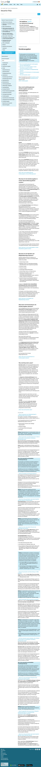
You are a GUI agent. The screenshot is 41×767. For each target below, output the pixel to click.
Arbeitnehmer (5, 75)
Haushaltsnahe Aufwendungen (8, 97)
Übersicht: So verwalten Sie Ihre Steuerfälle (8, 24)
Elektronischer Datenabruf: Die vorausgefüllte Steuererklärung (8, 29)
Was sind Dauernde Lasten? (25, 74)
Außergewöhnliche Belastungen (8, 99)
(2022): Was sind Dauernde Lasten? (25, 409)
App (1, 4)
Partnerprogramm (4, 758)
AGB (2, 751)
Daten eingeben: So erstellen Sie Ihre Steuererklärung (9, 31)
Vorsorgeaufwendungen (7, 94)
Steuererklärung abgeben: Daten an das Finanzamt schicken (9, 38)
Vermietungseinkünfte (7, 83)
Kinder (4, 68)
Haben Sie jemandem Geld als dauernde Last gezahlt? (29, 599)
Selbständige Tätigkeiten (7, 85)
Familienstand (5, 62)
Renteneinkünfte (6, 82)
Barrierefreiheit (4, 754)
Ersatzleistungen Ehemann (8, 76)
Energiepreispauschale (7, 73)
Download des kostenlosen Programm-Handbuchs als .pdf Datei (8, 52)
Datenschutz (3, 753)
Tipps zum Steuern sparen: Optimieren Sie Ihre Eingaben (8, 34)
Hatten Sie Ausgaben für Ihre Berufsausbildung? (27, 473)
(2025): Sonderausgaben (23, 80)
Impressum (5, 48)
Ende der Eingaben (6, 104)
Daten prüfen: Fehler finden (8, 36)
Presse (4, 49)
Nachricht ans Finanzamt (7, 103)
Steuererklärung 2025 (34, 78)
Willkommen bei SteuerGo (7, 22)
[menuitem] (36, 2)
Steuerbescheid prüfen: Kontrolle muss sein (7, 41)
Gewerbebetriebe (6, 87)
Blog (18, 4)
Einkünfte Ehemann (6, 69)
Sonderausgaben (23, 46)
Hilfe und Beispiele (6, 42)
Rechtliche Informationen (7, 46)
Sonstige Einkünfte (6, 89)
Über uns (2, 749)
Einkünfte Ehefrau (6, 71)
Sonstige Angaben (6, 101)
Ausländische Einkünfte (7, 92)
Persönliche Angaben (6, 66)
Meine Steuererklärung (7, 26)
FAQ (14, 4)
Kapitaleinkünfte (6, 80)
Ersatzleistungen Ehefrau (7, 78)
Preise (11, 4)
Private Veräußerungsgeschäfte (8, 90)
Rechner (4, 44)
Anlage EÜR (5, 64)
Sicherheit (6, 4)
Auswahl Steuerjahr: (5, 58)
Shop (21, 4)
